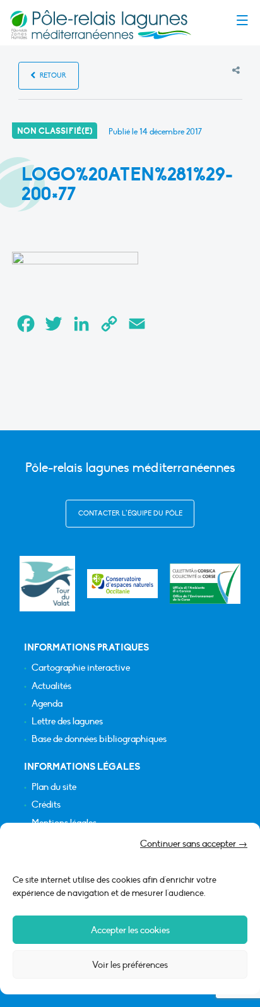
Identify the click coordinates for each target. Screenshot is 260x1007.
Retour (52, 75)
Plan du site (54, 787)
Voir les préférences (130, 964)
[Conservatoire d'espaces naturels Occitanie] (122, 583)
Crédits (46, 804)
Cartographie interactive (81, 667)
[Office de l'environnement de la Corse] (205, 583)
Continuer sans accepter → (193, 843)
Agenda (47, 703)
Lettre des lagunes (67, 721)
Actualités (51, 686)
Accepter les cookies (130, 930)
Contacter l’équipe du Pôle (130, 513)
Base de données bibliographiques (99, 739)
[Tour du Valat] (47, 583)
